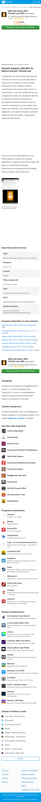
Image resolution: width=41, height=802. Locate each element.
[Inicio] (2, 7)
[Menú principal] (39, 2)
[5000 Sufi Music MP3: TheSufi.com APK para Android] (4, 14)
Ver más (20, 759)
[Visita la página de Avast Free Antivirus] (20, 23)
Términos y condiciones (29, 771)
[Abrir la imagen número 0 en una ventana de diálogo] (10, 193)
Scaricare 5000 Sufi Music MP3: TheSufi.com (18, 343)
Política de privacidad (29, 778)
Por (22, 16)
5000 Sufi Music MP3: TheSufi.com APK (21, 360)
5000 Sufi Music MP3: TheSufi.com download (18, 340)
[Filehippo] (7, 2)
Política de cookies (28, 774)
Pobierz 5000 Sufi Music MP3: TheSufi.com (17, 336)
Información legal (27, 782)
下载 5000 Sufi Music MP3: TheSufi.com (16, 347)
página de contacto (16, 418)
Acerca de (5, 771)
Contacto (5, 774)
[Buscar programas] (35, 2)
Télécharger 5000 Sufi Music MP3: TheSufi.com (18, 350)
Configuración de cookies (30, 790)
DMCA (23, 786)
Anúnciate (5, 778)
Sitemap (4, 782)
